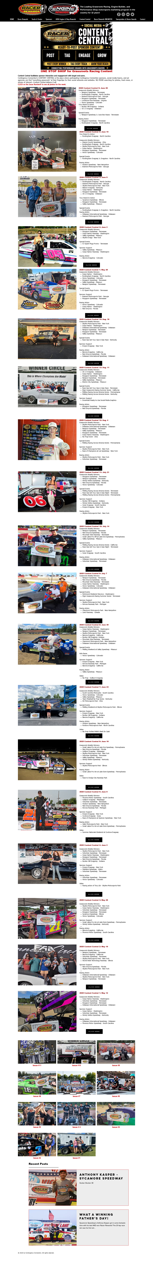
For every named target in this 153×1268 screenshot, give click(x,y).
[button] (37, 1055)
